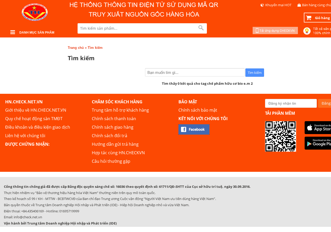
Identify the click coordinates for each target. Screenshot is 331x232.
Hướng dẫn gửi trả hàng (115, 144)
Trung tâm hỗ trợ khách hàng (120, 110)
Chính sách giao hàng (112, 127)
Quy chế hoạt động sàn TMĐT (34, 118)
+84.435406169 (32, 211)
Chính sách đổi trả (109, 135)
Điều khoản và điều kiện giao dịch (37, 127)
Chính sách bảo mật (197, 110)
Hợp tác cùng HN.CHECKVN (118, 153)
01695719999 (69, 211)
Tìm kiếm (95, 48)
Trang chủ (76, 48)
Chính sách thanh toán (114, 118)
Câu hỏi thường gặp (111, 161)
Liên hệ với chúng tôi (25, 135)
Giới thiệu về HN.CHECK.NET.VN (35, 110)
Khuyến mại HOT (278, 5)
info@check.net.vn (28, 217)
